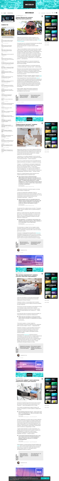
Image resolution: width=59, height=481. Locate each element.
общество (18, 252)
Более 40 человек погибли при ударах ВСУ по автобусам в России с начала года (7, 41)
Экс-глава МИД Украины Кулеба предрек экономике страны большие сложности (7, 63)
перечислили (26, 334)
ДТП (6, 78)
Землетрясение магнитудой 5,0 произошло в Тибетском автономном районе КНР (7, 126)
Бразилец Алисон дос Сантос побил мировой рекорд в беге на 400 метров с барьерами (7, 90)
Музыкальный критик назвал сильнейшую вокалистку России (24, 96)
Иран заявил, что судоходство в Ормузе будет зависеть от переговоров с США (7, 67)
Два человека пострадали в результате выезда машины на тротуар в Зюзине (7, 141)
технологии (2, 56)
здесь (40, 76)
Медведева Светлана (24, 250)
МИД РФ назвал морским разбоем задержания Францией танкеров (6, 46)
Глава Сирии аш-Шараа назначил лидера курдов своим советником (6, 50)
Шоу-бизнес (24, 15)
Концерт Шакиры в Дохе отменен (6, 107)
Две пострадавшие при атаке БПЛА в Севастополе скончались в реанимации (7, 86)
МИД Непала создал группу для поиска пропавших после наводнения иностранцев (7, 136)
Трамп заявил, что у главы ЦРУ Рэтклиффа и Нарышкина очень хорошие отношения (6, 121)
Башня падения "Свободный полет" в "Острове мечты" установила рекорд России (7, 150)
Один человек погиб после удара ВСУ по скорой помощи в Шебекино (7, 81)
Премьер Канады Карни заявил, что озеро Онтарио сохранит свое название (7, 59)
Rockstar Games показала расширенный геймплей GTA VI (7, 54)
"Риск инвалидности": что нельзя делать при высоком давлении (36, 454)
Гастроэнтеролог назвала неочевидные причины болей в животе (36, 243)
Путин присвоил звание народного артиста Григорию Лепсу (35, 96)
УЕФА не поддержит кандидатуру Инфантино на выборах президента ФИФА (7, 131)
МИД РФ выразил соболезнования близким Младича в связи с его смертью (7, 116)
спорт (2, 74)
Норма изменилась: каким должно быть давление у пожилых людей (24, 455)
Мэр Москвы (4, 27)
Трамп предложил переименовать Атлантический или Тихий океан (6, 95)
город (8, 78)
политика (2, 43)
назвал (18, 445)
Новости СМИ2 (18, 116)
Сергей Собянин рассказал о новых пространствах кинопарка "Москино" (8, 37)
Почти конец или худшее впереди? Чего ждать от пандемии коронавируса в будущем (36, 348)
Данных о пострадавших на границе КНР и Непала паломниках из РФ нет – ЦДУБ (7, 145)
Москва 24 (29, 12)
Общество (24, 122)
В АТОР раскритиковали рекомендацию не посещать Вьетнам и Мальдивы (7, 104)
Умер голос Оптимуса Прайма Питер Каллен (7, 99)
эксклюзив (21, 252)
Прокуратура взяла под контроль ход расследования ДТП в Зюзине (7, 77)
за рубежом (5, 60)
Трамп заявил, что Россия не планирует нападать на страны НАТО (7, 112)
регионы (7, 87)
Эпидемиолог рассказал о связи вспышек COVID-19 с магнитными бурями (25, 347)
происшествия (6, 43)
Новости (4, 25)
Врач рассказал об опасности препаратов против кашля (24, 243)
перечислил (38, 233)
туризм (2, 105)
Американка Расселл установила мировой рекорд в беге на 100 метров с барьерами (7, 72)
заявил (37, 78)
